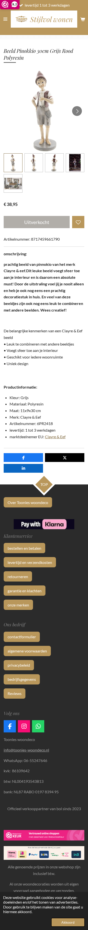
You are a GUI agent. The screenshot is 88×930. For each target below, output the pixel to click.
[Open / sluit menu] (5, 19)
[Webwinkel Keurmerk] (44, 836)
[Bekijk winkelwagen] (82, 19)
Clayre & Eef (55, 436)
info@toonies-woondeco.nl (26, 750)
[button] (13, 162)
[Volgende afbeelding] (77, 111)
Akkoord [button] (68, 922)
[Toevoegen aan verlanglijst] (78, 222)
